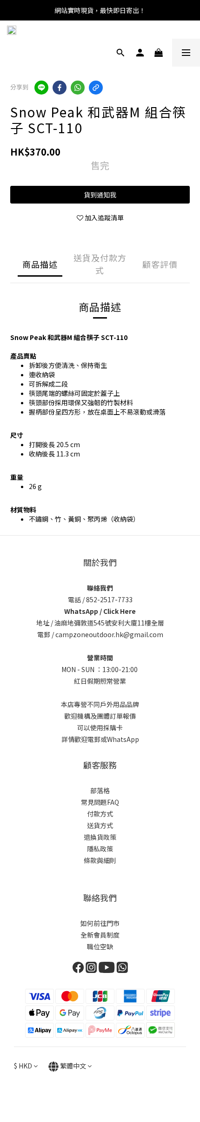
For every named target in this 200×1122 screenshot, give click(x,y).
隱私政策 (100, 848)
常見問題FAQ (100, 802)
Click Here (119, 611)
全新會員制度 (100, 934)
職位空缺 (100, 946)
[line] (41, 88)
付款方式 (100, 813)
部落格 (100, 790)
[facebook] (60, 88)
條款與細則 (100, 860)
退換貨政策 (100, 837)
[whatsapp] (78, 88)
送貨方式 (100, 825)
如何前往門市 (100, 923)
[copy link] (96, 88)
